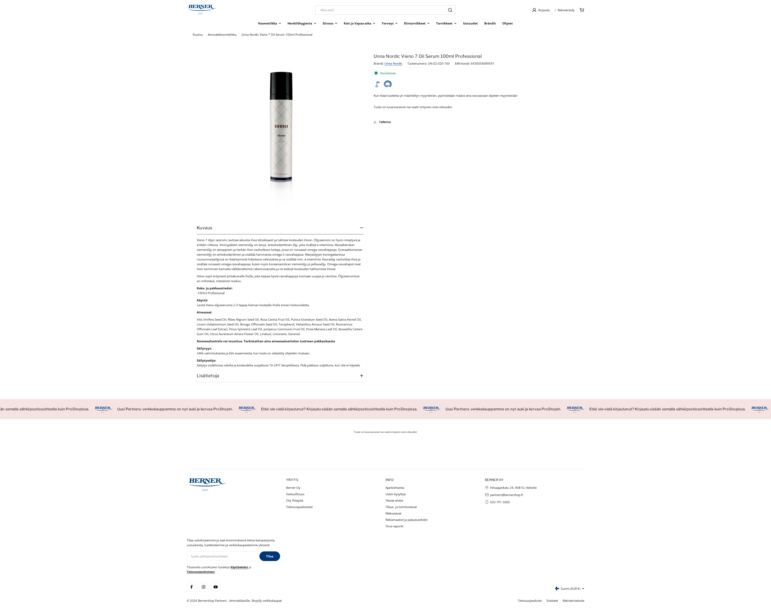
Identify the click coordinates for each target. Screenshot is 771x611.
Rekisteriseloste (573, 601)
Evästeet (552, 601)
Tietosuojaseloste (530, 601)
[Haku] (450, 10)
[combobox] (385, 10)
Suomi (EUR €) (570, 589)
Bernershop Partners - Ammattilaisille (224, 601)
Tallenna (384, 122)
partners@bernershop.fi (506, 495)
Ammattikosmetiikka (222, 35)
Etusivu (198, 35)
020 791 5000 (500, 502)
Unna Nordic (393, 63)
